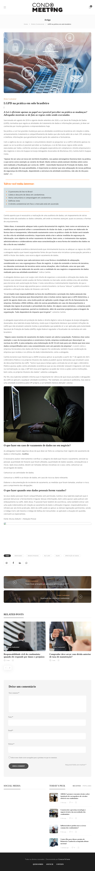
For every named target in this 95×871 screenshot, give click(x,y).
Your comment (14, 693)
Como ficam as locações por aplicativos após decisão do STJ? (47, 584)
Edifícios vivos (14, 201)
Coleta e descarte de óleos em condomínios (26, 195)
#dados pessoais (33, 556)
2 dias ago (63, 802)
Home (26, 24)
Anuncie (49, 864)
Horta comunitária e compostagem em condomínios (29, 198)
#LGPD (58, 556)
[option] (25, 641)
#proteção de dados (72, 556)
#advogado (18, 556)
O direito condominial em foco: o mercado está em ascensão (33, 204)
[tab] (77, 786)
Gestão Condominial (63, 595)
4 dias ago (63, 818)
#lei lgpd (47, 556)
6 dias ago (63, 832)
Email (10, 730)
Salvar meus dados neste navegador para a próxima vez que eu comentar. (34, 758)
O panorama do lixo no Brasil (20, 192)
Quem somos (38, 864)
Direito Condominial (37, 24)
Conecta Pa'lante (64, 859)
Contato (60, 864)
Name (10, 717)
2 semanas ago (64, 847)
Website (11, 744)
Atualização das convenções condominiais (54, 598)
